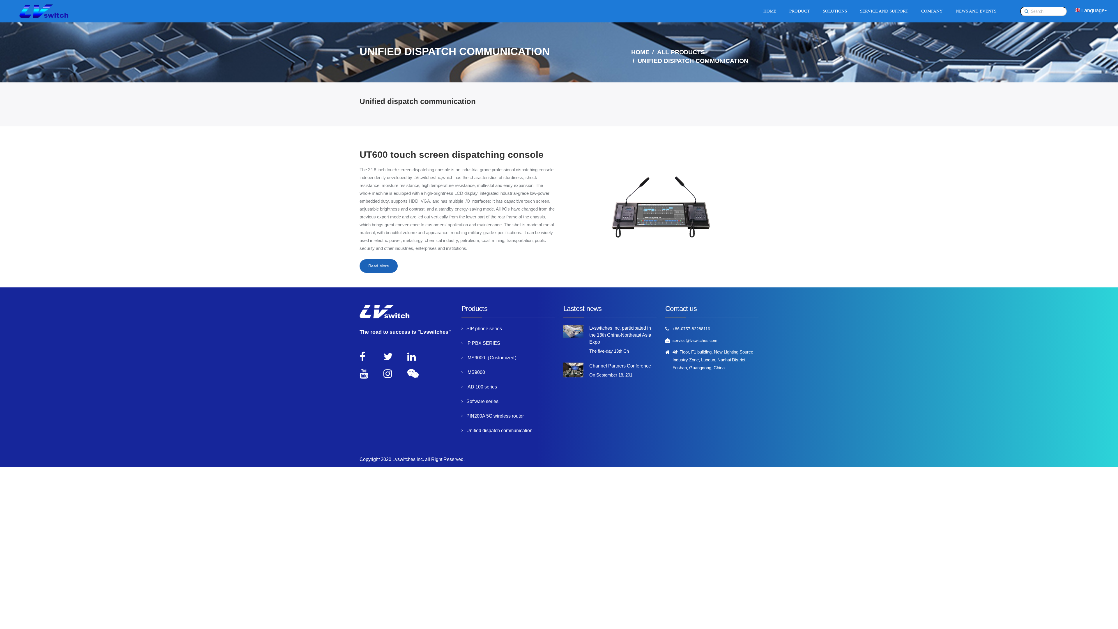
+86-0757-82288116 (691, 328)
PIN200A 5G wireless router (495, 416)
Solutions (835, 11)
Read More (378, 266)
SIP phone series (484, 328)
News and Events (976, 11)
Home (769, 11)
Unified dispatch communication (499, 430)
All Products (681, 52)
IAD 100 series (481, 386)
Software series (482, 401)
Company (932, 11)
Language (1093, 10)
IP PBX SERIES (483, 343)
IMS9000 (475, 372)
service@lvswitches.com (695, 340)
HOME (640, 52)
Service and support (884, 11)
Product (799, 11)
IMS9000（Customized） (492, 357)
